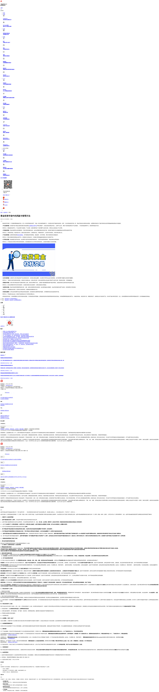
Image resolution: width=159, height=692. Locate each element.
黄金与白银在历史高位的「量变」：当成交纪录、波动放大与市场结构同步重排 (20, 343)
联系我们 (7, 398)
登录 (1, 177)
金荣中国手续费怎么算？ (8, 345)
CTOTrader (7, 418)
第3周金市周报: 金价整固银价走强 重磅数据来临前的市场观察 (16, 341)
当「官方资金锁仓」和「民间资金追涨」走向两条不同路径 (16, 335)
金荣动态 (11, 397)
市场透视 (7, 404)
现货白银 (7, 410)
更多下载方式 (6, 194)
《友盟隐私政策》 (11, 638)
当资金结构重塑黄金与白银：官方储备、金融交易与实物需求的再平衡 (18, 336)
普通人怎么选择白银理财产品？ (10, 331)
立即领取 (2, 427)
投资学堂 (6, 212)
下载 (1, 7)
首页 (1, 212)
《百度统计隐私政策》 (12, 634)
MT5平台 (2, 418)
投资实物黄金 (20, 234)
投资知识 (2, 404)
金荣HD (6, 415)
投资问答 (2, 405)
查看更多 (2, 355)
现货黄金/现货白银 (6, 471)
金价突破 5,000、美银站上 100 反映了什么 (12, 339)
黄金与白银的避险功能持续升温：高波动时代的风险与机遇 (16, 337)
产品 (2, 468)
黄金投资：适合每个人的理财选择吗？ (13, 300)
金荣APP (2, 415)
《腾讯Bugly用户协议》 (12, 642)
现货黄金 (2, 410)
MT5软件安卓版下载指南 (8, 349)
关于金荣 (2, 397)
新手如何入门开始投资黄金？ (11, 298)
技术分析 (11, 404)
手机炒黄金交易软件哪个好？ (9, 332)
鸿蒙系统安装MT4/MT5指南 (9, 347)
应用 (2, 474)
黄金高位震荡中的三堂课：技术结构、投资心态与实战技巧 (16, 333)
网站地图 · (22, 429)
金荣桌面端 (10, 476)
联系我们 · (2, 429)
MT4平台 (7, 417)
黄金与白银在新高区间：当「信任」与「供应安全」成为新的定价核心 (18, 344)
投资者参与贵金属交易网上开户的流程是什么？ (13, 348)
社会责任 (2, 398)
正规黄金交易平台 (33, 225)
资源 (2, 462)
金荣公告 (7, 397)
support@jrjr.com (9, 385)
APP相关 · (17, 429)
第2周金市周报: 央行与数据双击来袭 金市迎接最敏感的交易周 (16, 340)
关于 (2, 456)
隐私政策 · (12, 429)
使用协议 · (7, 429)
